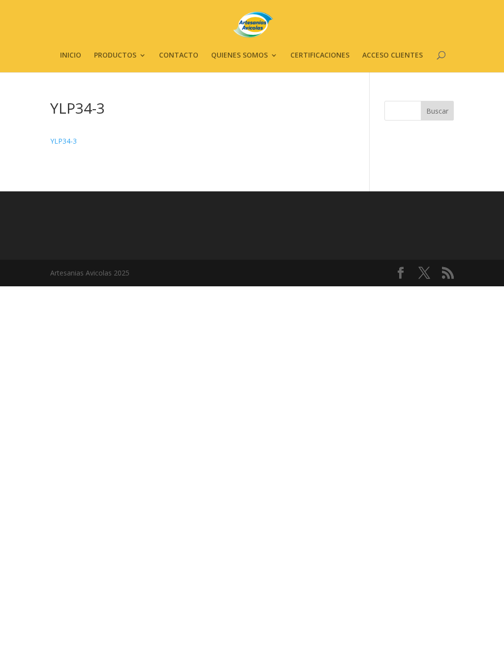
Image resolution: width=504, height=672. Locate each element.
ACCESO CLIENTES (392, 56)
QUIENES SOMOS (239, 56)
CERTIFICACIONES (319, 56)
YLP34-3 (63, 141)
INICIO (70, 56)
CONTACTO (178, 56)
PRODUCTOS (115, 56)
